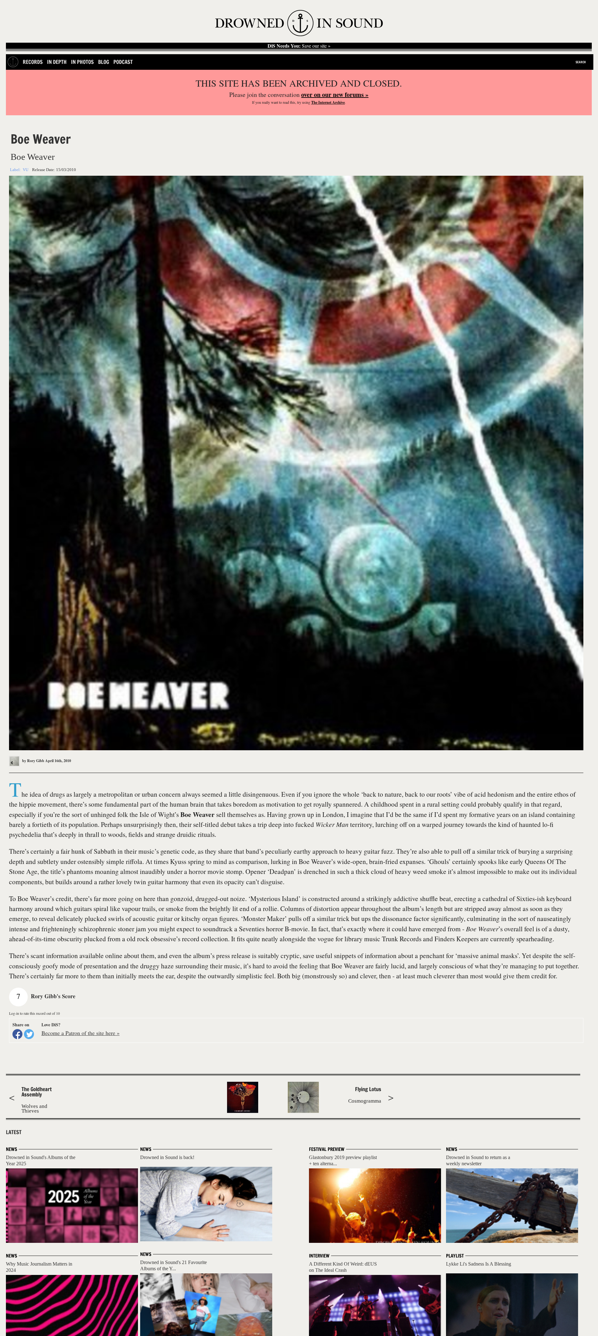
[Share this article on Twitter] (29, 1034)
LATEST (13, 1132)
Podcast (123, 62)
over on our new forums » (334, 94)
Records (33, 62)
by (32, 760)
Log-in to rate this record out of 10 (34, 1013)
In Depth (57, 62)
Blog (103, 62)
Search (581, 62)
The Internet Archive (328, 102)
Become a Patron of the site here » (80, 1033)
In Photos (82, 62)
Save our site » (299, 46)
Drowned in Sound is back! (167, 1157)
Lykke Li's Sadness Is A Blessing (478, 1264)
